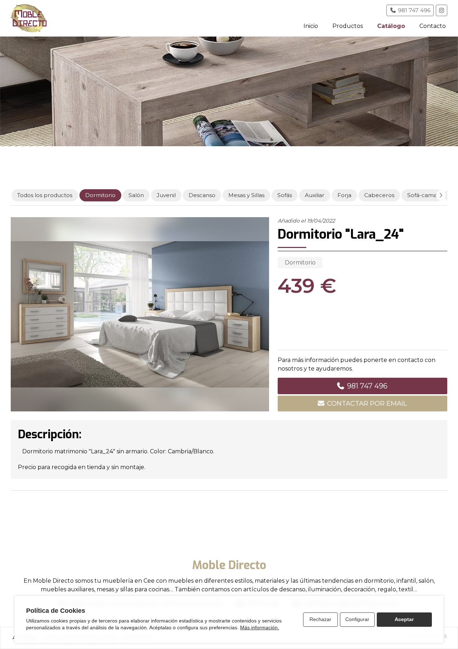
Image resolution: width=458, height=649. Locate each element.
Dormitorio (300, 262)
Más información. (259, 627)
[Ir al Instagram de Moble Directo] (441, 10)
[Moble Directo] (29, 18)
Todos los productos (44, 195)
